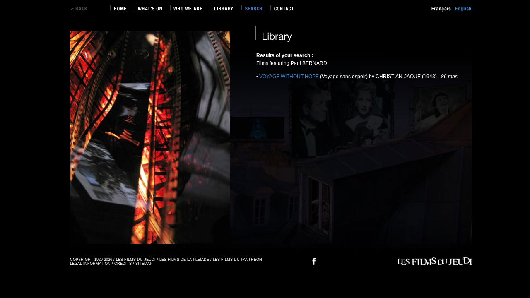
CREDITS (123, 264)
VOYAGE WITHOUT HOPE (289, 76)
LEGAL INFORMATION (90, 264)
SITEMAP (143, 264)
